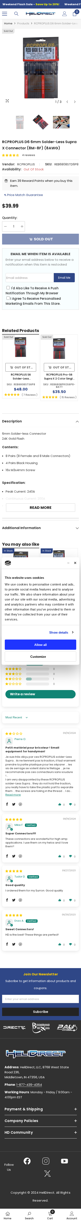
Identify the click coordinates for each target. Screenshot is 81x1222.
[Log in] (64, 13)
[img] (13, 734)
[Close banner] (75, 563)
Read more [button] (13, 795)
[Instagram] (46, 1161)
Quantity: (9, 218)
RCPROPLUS (26, 164)
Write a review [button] (22, 694)
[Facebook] (27, 1161)
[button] (67, 101)
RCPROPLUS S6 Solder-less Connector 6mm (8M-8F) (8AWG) (21, 377)
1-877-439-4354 (29, 1084)
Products (23, 23)
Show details (58, 632)
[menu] (4, 13)
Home (8, 23)
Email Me (64, 278)
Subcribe (40, 1011)
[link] (29, 1215)
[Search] (16, 13)
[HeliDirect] (14, 1027)
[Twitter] (47, 1173)
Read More (41, 507)
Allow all (40, 645)
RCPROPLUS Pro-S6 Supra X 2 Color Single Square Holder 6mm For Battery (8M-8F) (59, 377)
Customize (38, 656)
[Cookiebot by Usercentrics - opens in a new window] (52, 563)
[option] (40, 67)
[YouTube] (64, 1161)
